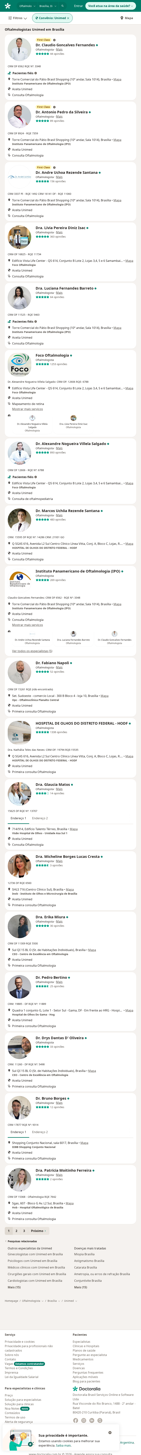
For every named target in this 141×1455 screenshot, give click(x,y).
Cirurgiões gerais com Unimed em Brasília (37, 1274)
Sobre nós (12, 1355)
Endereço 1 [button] (18, 818)
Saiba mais (63, 1445)
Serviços (78, 1364)
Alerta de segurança (19, 1422)
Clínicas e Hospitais (86, 1346)
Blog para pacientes (86, 1381)
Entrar (78, 6)
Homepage (11, 1300)
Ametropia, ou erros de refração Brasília (102, 1274)
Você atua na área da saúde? (109, 6)
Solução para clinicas (19, 1404)
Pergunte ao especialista (90, 1355)
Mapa (129, 18)
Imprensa (11, 1372)
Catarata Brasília (85, 1267)
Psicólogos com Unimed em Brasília (32, 1261)
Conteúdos (12, 1413)
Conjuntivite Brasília (88, 1281)
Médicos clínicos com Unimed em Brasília (36, 1267)
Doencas (79, 1368)
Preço (9, 1395)
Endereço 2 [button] (40, 818)
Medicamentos (83, 1359)
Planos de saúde (84, 1350)
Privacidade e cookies (20, 1342)
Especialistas (81, 1342)
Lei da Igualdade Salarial (21, 1377)
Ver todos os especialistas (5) (32, 651)
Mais (59, 49)
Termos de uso (15, 1417)
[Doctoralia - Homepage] (9, 5)
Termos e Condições (19, 1368)
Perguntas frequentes (88, 1372)
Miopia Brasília (84, 1254)
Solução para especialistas (23, 1400)
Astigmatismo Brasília (89, 1261)
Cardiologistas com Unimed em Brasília (35, 1281)
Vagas (24, 1364)
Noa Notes (16, 1408)
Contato (10, 1359)
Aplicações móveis (85, 1377)
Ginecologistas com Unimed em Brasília (35, 1254)
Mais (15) (14, 1287)
